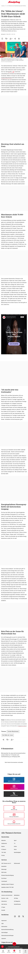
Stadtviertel (4, 843)
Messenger (4, 869)
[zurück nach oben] (14, 944)
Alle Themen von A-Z (6, 863)
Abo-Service (4, 904)
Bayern (3, 846)
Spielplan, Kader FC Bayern (7, 884)
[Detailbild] (25, 43)
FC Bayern (3, 849)
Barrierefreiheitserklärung (7, 929)
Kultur (15, 846)
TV (5, 5)
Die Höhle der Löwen (7, 735)
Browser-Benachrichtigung (7, 875)
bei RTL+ (10, 71)
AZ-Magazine (17, 901)
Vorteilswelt (4, 881)
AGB (2, 923)
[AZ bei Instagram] (19, 916)
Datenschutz (4, 926)
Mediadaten (17, 895)
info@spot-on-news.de (22, 725)
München (3, 840)
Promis (3, 855)
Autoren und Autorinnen (6, 895)
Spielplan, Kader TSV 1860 (7, 887)
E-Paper (3, 907)
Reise (15, 849)
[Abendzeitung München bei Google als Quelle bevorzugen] (19, 38)
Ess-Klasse (3, 878)
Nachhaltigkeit (17, 852)
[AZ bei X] (23, 916)
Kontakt (3, 910)
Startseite (2, 5)
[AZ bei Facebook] (15, 916)
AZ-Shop (16, 898)
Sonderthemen (17, 904)
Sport (15, 840)
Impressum (4, 920)
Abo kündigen (4, 932)
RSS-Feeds (3, 872)
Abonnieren (4, 901)
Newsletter (3, 866)
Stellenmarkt (17, 863)
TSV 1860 (3, 852)
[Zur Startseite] (14, 3)
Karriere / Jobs (4, 898)
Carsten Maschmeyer (6, 77)
